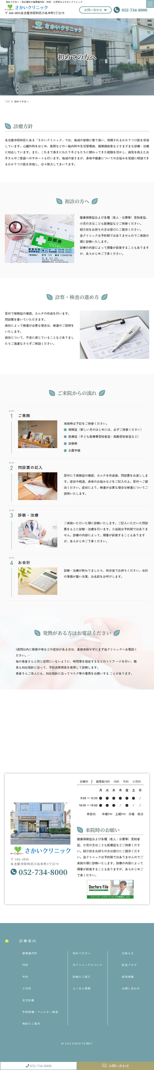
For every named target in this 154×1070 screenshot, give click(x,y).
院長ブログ (129, 965)
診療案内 (28, 940)
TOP (7, 101)
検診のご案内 (31, 1023)
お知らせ (128, 953)
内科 (25, 965)
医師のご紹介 (82, 977)
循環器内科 (29, 953)
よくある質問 (82, 988)
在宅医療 (28, 1000)
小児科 (26, 988)
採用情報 (128, 977)
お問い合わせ (93, 10)
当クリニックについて (88, 965)
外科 (25, 977)
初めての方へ (82, 953)
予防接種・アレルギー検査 (40, 1012)
